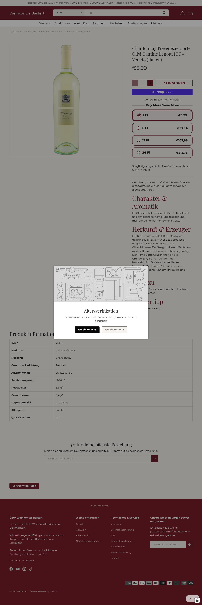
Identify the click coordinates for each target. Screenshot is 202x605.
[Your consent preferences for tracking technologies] (197, 600)
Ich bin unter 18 (114, 329)
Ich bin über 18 (87, 329)
